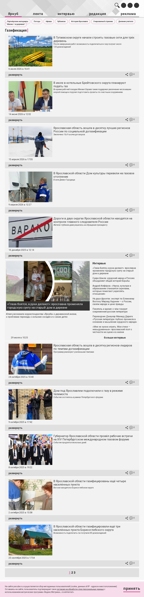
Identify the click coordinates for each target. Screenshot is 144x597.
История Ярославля (79, 21)
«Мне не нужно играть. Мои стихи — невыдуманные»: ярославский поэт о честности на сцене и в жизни (112, 329)
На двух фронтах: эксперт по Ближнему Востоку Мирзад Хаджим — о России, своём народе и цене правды (113, 301)
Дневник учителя (125, 21)
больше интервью (115, 337)
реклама (128, 14)
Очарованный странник (103, 21)
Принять (131, 588)
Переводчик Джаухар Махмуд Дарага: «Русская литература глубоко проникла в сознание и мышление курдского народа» (115, 319)
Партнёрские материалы (17, 21)
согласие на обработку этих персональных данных (80, 589)
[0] (131, 75)
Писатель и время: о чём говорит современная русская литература (110, 310)
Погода (37, 21)
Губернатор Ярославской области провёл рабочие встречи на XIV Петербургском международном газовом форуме (93, 437)
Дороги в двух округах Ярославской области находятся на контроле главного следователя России (92, 220)
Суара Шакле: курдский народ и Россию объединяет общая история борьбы (114, 279)
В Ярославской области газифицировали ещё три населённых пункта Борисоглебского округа (86, 528)
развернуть (15, 74)
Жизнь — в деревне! (15, 24)
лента (38, 14)
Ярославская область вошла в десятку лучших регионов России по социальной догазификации (91, 129)
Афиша (49, 21)
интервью (66, 14)
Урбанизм (61, 21)
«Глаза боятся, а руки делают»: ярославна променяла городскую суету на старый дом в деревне (45, 305)
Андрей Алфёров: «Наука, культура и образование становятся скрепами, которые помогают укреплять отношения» (112, 289)
